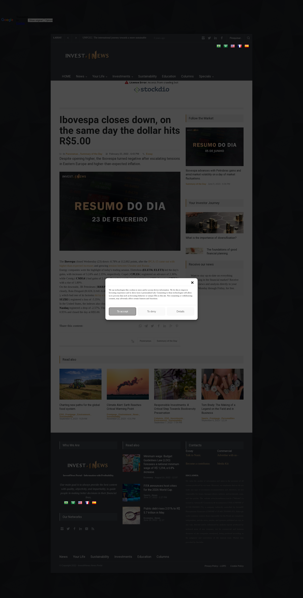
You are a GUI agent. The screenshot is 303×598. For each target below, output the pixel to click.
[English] (233, 47)
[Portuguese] (219, 47)
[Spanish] (247, 47)
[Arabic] (226, 47)
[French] (240, 47)
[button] (192, 282)
